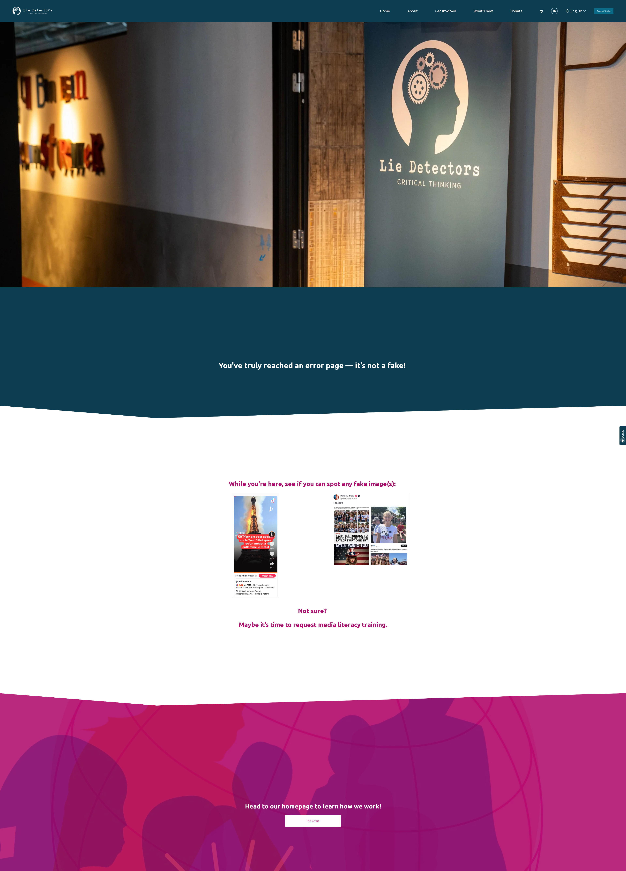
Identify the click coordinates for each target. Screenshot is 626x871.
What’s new (483, 11)
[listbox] (576, 11)
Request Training (604, 11)
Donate (516, 11)
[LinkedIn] (554, 11)
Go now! (313, 821)
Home (385, 11)
